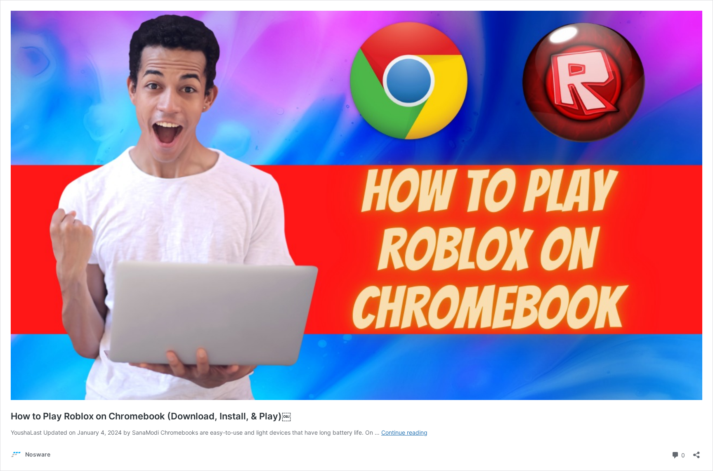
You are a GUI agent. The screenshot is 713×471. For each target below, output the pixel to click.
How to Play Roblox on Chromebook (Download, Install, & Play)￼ (151, 416)
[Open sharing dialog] (696, 452)
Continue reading (404, 432)
